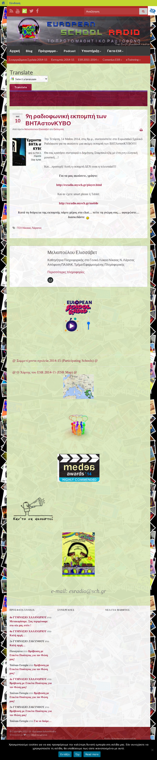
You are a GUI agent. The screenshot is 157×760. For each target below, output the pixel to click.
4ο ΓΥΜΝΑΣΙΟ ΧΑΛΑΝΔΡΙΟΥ (28, 617)
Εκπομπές (59, 129)
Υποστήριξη (91, 51)
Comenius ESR (112, 59)
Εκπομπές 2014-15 (62, 59)
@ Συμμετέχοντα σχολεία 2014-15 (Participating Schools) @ (55, 360)
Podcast (70, 51)
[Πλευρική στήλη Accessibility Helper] (152, 10)
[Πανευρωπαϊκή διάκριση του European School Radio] (78, 468)
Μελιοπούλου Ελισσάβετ (36, 129)
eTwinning (132, 59)
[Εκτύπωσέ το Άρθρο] (141, 130)
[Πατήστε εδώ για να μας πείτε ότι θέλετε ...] (78, 426)
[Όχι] (152, 750)
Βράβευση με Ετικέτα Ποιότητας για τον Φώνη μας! (29, 655)
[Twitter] (31, 10)
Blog (29, 51)
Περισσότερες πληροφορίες (66, 272)
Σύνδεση (14, 3)
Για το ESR (114, 51)
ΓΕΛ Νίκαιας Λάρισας (29, 227)
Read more (92, 754)
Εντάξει (65, 754)
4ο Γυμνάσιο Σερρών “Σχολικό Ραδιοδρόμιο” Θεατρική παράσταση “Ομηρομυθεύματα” (118, 97)
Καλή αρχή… (17, 635)
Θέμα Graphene (39, 734)
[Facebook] (37, 10)
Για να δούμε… (43, 721)
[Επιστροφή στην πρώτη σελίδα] (78, 31)
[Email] (50, 280)
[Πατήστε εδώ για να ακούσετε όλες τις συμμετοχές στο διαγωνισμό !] (33, 508)
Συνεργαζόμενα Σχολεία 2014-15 (28, 59)
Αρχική (15, 51)
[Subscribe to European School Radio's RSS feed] (11, 10)
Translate (20, 87)
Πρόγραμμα (47, 51)
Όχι (77, 754)
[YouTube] (18, 10)
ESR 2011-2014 (87, 59)
